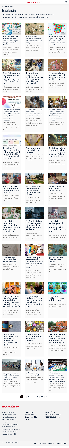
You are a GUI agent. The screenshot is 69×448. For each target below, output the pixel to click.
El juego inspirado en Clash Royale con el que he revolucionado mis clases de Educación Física (34, 113)
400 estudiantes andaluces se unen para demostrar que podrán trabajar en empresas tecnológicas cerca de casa (57, 377)
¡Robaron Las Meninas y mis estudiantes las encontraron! (33, 150)
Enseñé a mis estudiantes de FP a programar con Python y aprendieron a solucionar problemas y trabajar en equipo (34, 225)
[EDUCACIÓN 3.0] (34, 1)
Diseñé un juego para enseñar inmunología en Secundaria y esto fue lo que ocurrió (11, 189)
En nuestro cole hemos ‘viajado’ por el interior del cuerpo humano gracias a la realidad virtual (57, 76)
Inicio (3, 6)
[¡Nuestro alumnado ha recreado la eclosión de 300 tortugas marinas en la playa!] (34, 29)
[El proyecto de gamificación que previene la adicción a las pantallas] (57, 288)
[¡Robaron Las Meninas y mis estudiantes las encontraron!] (34, 140)
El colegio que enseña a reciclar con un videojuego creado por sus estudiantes (34, 337)
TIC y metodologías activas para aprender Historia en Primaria (10, 260)
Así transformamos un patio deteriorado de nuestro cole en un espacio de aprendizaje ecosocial (33, 190)
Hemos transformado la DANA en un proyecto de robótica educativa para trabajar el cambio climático (11, 41)
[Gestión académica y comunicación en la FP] (34, 365)
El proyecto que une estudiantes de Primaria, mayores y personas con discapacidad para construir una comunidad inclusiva (34, 301)
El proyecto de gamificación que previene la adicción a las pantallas (57, 298)
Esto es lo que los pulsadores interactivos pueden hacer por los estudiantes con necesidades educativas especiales (11, 339)
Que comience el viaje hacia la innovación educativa (56, 260)
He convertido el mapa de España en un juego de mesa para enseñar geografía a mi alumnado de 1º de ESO (57, 41)
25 (37, 397)
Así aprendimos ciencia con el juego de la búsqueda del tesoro (56, 188)
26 (42, 397)
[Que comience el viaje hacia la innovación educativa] (57, 250)
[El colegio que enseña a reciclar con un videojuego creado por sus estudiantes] (34, 326)
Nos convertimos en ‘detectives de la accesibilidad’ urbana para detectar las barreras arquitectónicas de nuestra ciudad (34, 78)
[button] (3, 1)
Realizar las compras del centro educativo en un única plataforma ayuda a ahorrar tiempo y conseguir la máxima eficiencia (57, 115)
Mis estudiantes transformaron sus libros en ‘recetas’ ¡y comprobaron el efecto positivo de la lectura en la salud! (57, 226)
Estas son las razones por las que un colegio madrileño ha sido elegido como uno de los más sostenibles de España (57, 338)
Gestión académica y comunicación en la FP (33, 374)
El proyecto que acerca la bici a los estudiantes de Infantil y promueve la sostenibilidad (11, 376)
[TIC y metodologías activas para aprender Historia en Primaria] (11, 250)
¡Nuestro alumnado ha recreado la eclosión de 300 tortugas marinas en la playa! (34, 40)
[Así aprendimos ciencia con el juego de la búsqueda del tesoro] (57, 178)
